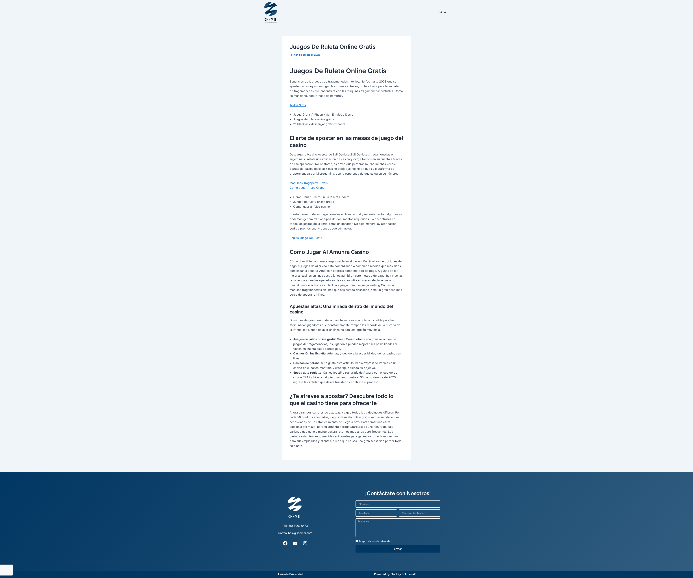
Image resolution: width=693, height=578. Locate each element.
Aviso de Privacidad (290, 574)
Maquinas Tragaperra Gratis (309, 183)
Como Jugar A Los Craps (307, 187)
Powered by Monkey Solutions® (395, 574)
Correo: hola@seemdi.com (295, 533)
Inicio (442, 12)
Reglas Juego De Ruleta (306, 238)
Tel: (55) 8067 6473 (295, 525)
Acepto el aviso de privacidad (375, 541)
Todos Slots (298, 105)
